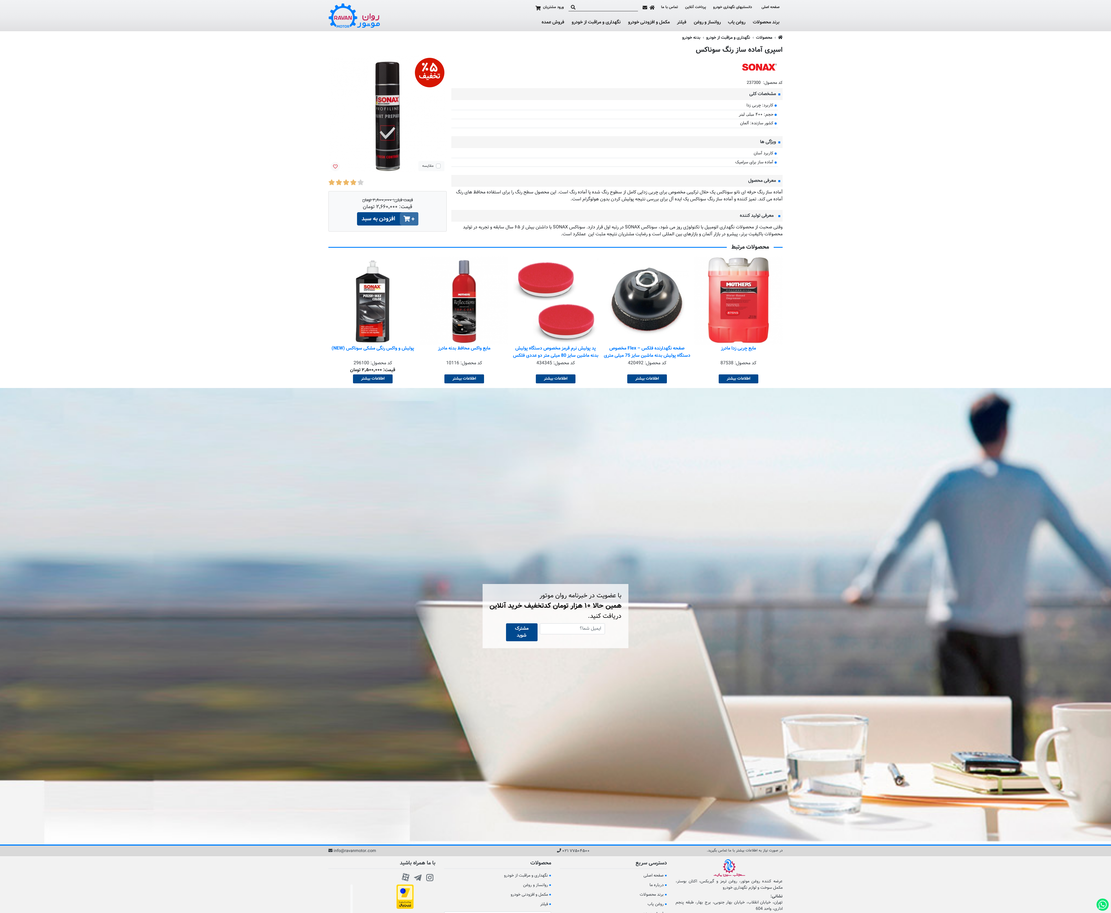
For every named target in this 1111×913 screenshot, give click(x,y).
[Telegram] (417, 876)
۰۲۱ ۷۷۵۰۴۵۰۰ (576, 851)
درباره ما (657, 885)
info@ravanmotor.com (355, 851)
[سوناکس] (759, 67)
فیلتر (681, 22)
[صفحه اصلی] (652, 7)
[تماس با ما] (645, 7)
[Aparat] (405, 876)
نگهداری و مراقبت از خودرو (596, 22)
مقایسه (428, 166)
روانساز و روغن (707, 22)
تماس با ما (669, 7)
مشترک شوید (522, 632)
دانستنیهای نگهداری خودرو (732, 7)
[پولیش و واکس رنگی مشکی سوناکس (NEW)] (464, 300)
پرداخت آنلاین (695, 7)
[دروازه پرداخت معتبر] (405, 897)
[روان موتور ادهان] (354, 15)
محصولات (764, 37)
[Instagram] (429, 876)
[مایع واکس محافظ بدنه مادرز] (555, 300)
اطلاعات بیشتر (738, 379)
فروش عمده (553, 22)
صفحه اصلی (770, 7)
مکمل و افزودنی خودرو (649, 22)
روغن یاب (736, 22)
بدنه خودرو (691, 37)
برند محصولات (766, 22)
